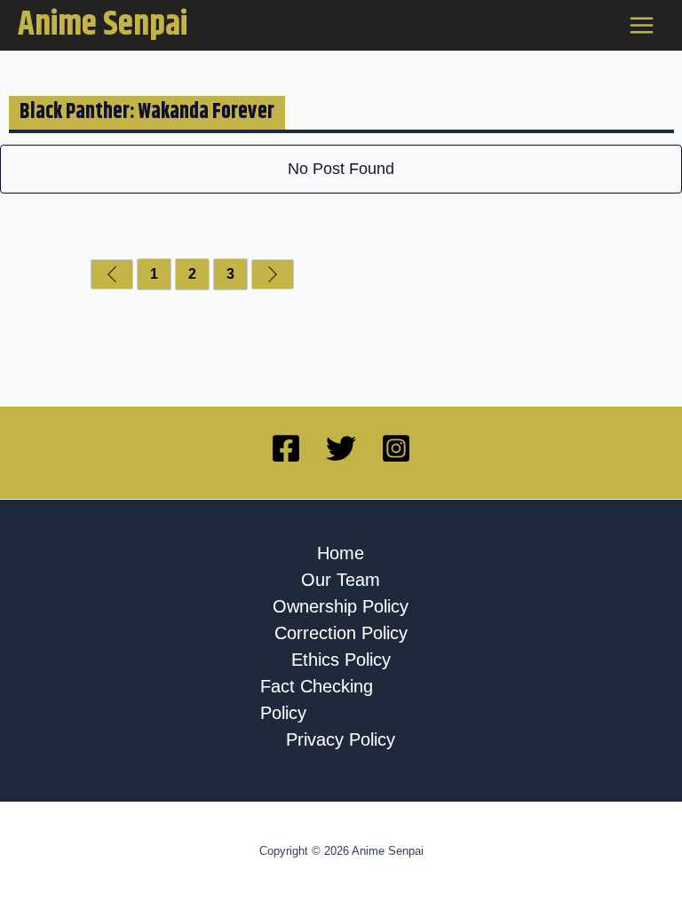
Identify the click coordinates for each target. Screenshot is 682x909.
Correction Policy (341, 633)
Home (340, 553)
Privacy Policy (340, 739)
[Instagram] (396, 448)
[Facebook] (286, 448)
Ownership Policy (340, 606)
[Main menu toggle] (642, 26)
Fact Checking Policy (316, 699)
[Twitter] (341, 448)
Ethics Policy (341, 659)
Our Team (340, 579)
